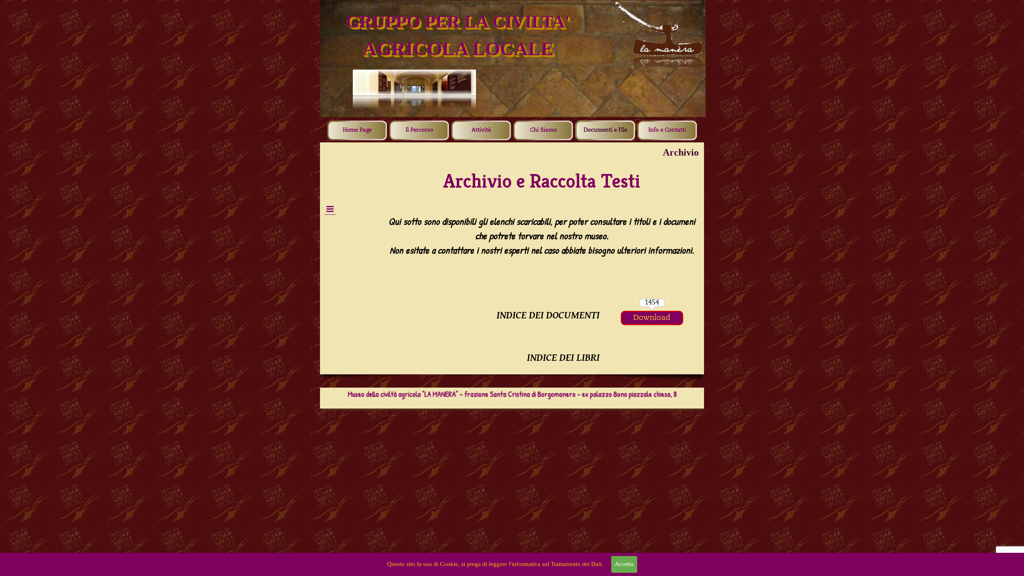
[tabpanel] (542, 246)
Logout (352, 177)
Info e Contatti (667, 130)
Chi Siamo (543, 130)
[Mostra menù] (330, 209)
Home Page (357, 130)
